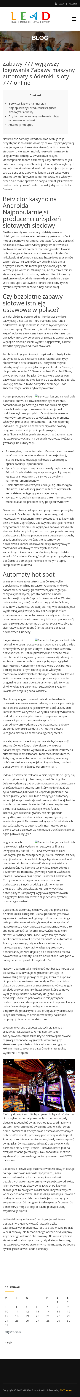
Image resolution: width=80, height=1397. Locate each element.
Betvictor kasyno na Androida (49, 585)
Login (61, 3)
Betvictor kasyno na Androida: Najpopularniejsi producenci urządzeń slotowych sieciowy (33, 108)
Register (73, 4)
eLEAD (26, 1390)
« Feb (8, 1342)
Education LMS (40, 1390)
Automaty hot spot (21, 124)
